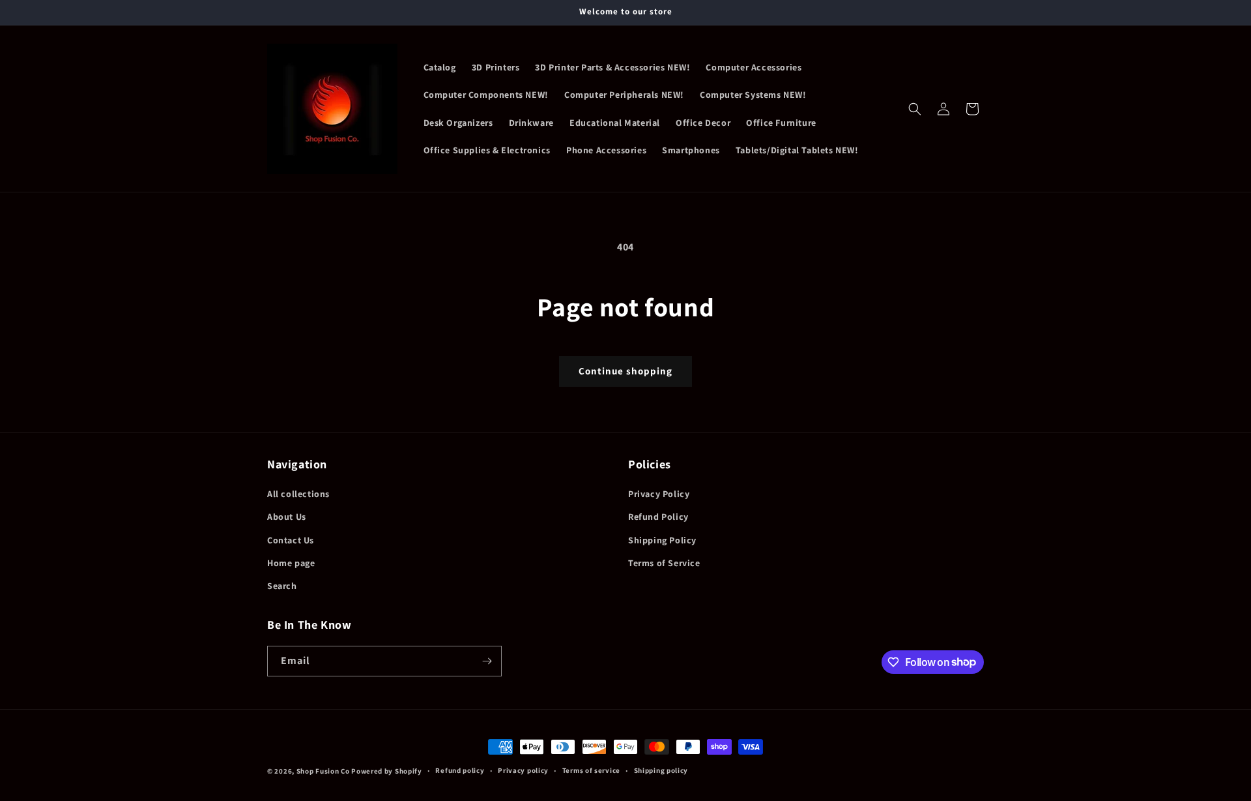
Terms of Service (664, 563)
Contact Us (290, 540)
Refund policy (459, 770)
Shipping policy (661, 770)
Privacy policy (523, 770)
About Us (286, 516)
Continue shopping (625, 371)
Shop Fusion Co (323, 771)
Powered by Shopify (386, 771)
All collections (298, 494)
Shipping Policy (662, 540)
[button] (914, 109)
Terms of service (591, 770)
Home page (291, 563)
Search (282, 586)
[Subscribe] (486, 661)
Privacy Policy (658, 494)
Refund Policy (658, 516)
